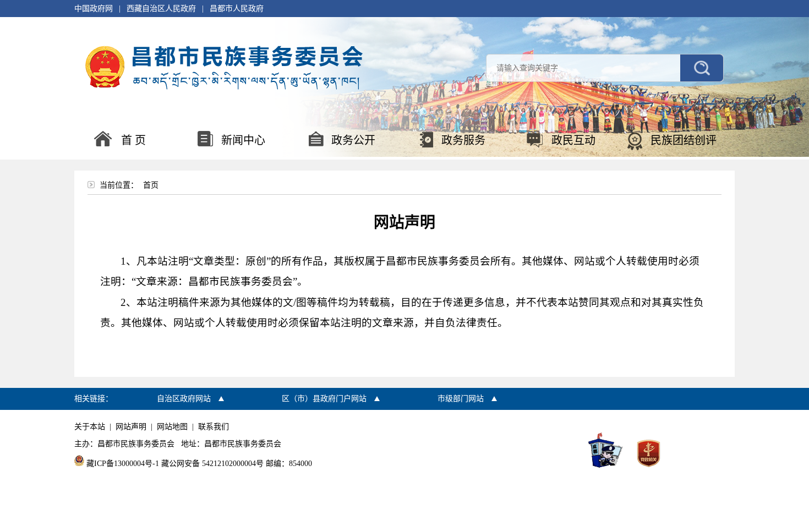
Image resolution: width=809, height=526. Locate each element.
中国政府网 (93, 8)
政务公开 (353, 140)
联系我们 (213, 427)
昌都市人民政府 (237, 8)
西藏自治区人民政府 (161, 8)
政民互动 (573, 140)
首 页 (133, 140)
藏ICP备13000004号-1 (122, 463)
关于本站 (89, 427)
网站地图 (172, 427)
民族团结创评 (684, 140)
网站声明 (131, 427)
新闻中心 (243, 140)
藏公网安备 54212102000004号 (212, 463)
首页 (150, 185)
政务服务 (463, 140)
